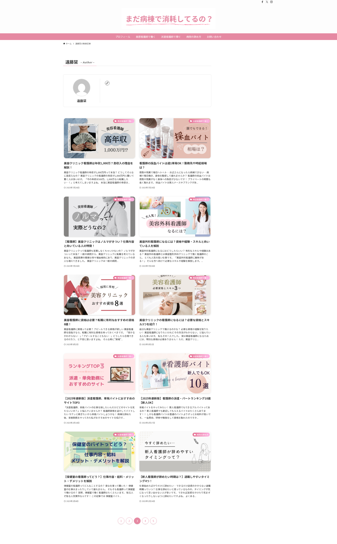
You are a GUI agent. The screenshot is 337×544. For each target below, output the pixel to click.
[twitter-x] (267, 2)
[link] (107, 83)
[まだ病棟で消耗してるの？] (168, 18)
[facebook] (262, 2)
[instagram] (271, 2)
